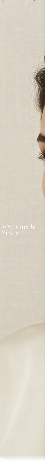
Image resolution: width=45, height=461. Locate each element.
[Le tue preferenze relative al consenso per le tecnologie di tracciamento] (2, 459)
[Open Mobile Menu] (41, 1)
